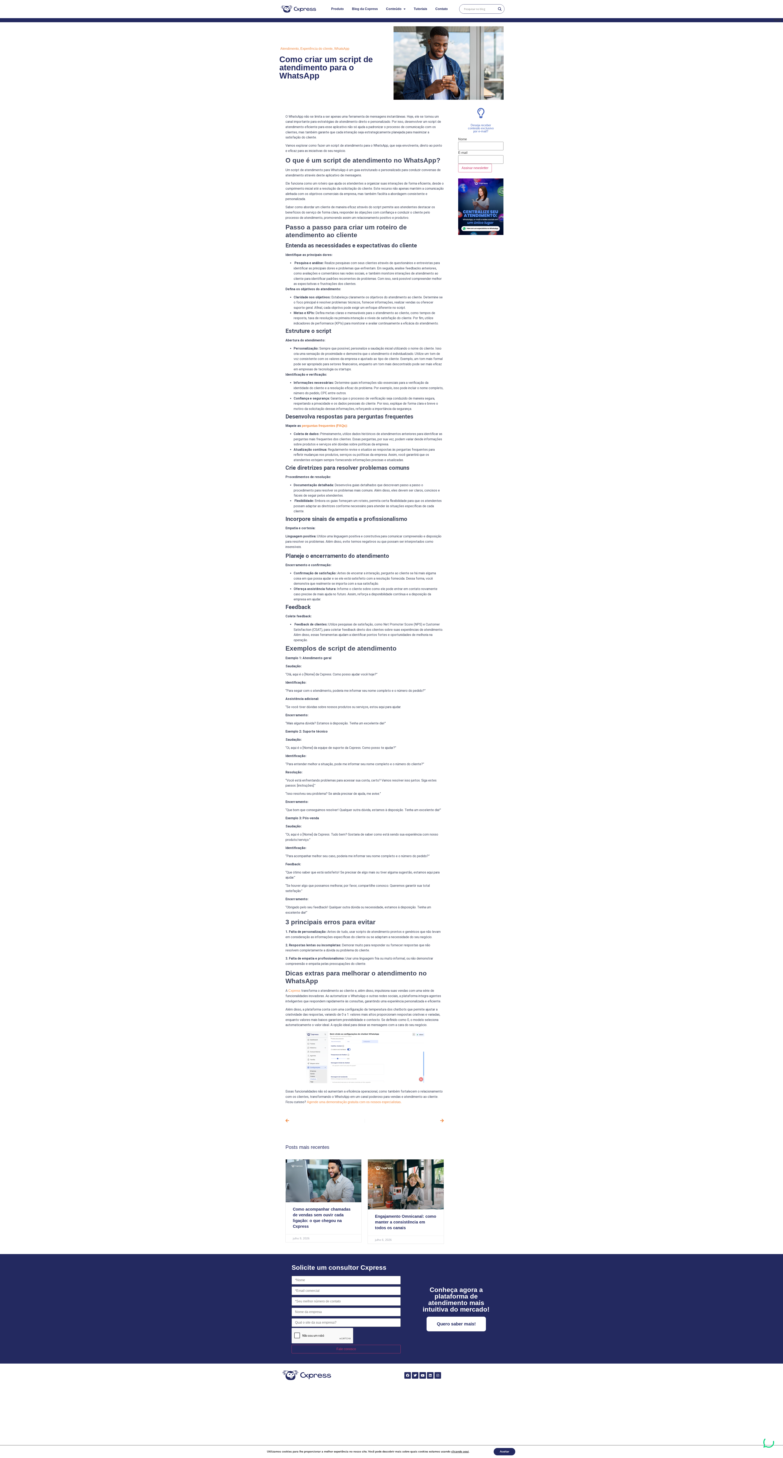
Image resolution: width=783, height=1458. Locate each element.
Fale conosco (346, 1349)
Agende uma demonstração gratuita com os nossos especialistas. (354, 1102)
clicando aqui (460, 1452)
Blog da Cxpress (365, 9)
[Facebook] (407, 1375)
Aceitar (504, 1452)
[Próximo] (404, 1121)
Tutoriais (420, 9)
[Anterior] (325, 1121)
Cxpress (294, 990)
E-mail (463, 152)
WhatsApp (341, 48)
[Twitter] (415, 1375)
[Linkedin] (430, 1375)
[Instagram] (438, 1375)
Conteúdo (393, 9)
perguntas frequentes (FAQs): (325, 425)
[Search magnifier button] (500, 9)
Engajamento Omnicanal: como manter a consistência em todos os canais (405, 1222)
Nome (462, 139)
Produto (337, 9)
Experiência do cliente (316, 48)
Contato (441, 9)
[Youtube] (422, 1375)
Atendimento (289, 48)
